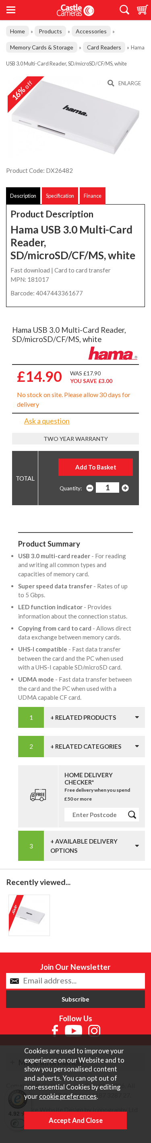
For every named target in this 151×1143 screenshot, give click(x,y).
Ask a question (47, 420)
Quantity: (71, 488)
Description (23, 196)
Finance (92, 196)
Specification (60, 196)
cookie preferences (68, 1096)
